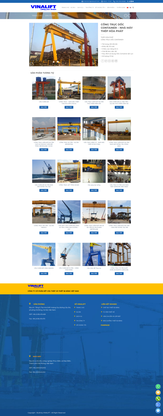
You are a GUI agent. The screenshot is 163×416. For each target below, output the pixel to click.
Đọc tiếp (44, 107)
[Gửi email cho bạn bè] (109, 60)
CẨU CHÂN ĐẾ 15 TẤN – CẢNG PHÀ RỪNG (69, 269)
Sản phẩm (50, 16)
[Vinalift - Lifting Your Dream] (45, 7)
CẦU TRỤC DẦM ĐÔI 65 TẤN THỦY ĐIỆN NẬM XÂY (94, 102)
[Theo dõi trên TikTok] (129, 1)
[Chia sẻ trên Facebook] (102, 60)
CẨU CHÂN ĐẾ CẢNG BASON (43, 268)
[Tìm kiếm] (133, 7)
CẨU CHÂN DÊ (44, 102)
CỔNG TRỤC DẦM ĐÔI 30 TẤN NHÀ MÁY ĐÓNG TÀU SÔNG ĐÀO (119, 144)
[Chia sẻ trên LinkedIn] (116, 60)
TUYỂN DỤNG (121, 7)
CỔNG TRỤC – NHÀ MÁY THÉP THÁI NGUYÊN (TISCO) (69, 102)
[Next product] (125, 15)
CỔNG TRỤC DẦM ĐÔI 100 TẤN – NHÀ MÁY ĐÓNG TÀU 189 (119, 226)
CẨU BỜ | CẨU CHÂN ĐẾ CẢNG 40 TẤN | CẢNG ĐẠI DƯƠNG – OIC (69, 227)
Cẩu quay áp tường (94, 185)
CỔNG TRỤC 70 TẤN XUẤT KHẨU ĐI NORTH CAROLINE (119, 269)
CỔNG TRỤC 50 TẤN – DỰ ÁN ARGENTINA (69, 143)
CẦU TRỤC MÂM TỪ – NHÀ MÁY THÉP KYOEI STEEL (94, 143)
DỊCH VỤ (80, 7)
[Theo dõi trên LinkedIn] (131, 1)
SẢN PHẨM (110, 7)
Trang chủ (37, 16)
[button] (31, 64)
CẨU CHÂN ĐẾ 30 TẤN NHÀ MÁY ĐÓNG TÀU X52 (44, 186)
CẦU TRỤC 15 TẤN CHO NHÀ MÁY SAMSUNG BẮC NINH (119, 186)
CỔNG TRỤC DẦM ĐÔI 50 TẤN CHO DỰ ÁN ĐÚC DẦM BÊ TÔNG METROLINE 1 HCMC (44, 144)
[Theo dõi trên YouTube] (132, 1)
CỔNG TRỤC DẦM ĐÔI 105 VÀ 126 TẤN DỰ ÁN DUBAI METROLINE (94, 227)
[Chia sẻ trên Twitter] (106, 60)
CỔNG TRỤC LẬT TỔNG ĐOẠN (69, 185)
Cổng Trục (62, 16)
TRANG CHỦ (65, 7)
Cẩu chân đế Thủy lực (94, 268)
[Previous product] (129, 15)
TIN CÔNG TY (90, 7)
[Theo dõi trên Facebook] (127, 1)
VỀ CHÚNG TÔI (100, 7)
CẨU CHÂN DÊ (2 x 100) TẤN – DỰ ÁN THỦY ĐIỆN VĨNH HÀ (119, 102)
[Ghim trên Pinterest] (112, 60)
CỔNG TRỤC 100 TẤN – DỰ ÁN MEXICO (44, 226)
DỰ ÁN (73, 7)
